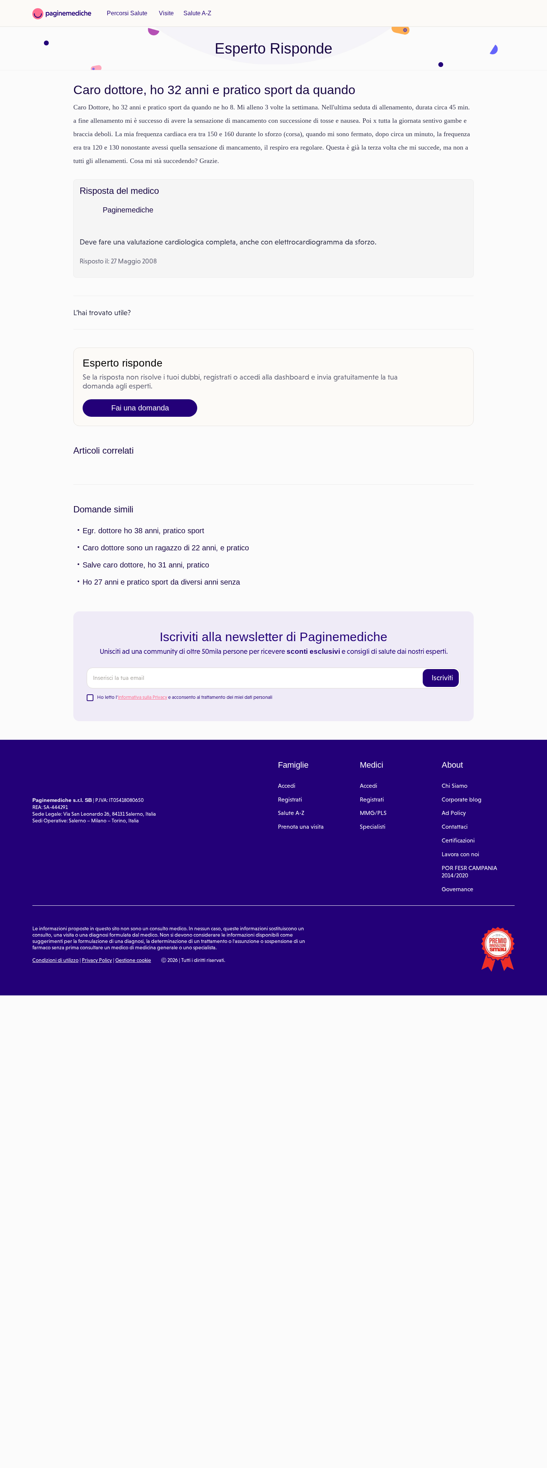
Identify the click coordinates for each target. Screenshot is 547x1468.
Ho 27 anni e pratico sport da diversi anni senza (157, 714)
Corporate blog (462, 931)
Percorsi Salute (126, 13)
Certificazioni (458, 972)
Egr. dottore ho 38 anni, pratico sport (141, 662)
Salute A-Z (193, 13)
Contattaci (455, 958)
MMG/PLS (373, 944)
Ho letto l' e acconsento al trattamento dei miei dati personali (184, 829)
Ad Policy (454, 944)
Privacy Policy (97, 1092)
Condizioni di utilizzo (55, 1092)
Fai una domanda (139, 421)
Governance (457, 1021)
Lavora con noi (460, 986)
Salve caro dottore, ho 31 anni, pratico (143, 697)
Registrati (290, 931)
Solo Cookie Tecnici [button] (46, 1454)
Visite (164, 13)
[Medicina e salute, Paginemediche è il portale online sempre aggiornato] (61, 13)
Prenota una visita (301, 958)
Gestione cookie (133, 1091)
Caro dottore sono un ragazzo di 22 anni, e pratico (161, 679)
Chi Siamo (454, 917)
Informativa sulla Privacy (142, 829)
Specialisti (373, 958)
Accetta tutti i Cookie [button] (204, 1454)
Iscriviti (442, 809)
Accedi (286, 917)
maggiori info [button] (60, 1433)
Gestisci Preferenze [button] (125, 1454)
